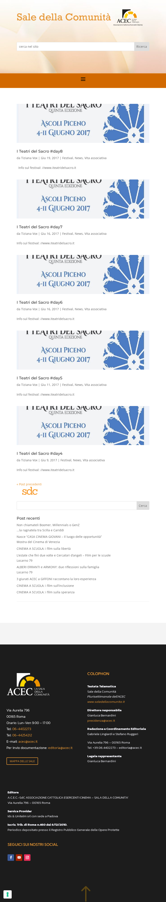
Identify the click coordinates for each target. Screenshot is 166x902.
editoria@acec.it (60, 747)
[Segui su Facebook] (11, 857)
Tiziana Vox (29, 158)
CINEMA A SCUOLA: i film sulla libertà (44, 548)
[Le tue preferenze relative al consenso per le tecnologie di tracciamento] (7, 894)
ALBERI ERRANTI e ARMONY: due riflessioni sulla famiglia (58, 569)
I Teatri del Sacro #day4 (39, 453)
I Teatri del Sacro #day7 (39, 227)
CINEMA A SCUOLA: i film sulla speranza (46, 592)
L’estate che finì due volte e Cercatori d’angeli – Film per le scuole (64, 558)
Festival (67, 158)
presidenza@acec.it (101, 720)
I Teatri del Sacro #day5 (39, 378)
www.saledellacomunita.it (106, 701)
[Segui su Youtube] (19, 857)
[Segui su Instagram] (27, 857)
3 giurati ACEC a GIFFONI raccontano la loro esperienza (56, 579)
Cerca (143, 506)
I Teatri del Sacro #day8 (40, 151)
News (79, 158)
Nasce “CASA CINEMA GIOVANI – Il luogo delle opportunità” (59, 539)
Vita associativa (96, 158)
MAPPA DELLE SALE (22, 761)
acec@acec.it (28, 741)
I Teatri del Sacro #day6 (39, 302)
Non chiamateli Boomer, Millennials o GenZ (48, 527)
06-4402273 (21, 728)
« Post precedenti (29, 484)
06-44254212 (22, 735)
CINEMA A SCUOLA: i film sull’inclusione (45, 586)
